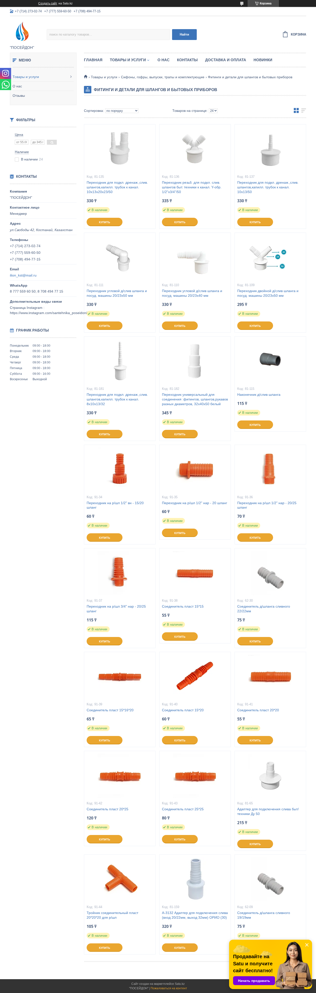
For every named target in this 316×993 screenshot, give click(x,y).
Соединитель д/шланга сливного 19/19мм (263, 915)
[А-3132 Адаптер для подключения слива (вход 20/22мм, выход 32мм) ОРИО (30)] (195, 879)
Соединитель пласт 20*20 (258, 710)
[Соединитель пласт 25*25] (195, 776)
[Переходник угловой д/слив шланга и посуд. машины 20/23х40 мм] (195, 257)
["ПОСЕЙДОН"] (28, 31)
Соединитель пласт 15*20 (183, 710)
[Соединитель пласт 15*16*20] (120, 677)
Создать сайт (47, 3)
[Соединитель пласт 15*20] (195, 677)
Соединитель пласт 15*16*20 (110, 710)
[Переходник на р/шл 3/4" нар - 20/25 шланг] (120, 573)
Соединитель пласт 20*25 (107, 809)
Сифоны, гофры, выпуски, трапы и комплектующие (162, 77)
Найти (184, 34)
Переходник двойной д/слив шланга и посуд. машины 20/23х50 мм (267, 293)
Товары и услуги (26, 77)
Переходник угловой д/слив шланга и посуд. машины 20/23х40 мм (192, 293)
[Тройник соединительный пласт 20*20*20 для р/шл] (120, 879)
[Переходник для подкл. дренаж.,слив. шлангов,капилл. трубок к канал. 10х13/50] (270, 149)
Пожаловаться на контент (169, 988)
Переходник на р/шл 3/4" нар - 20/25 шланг (116, 608)
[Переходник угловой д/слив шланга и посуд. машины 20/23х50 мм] (120, 257)
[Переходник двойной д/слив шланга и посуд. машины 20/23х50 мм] (270, 257)
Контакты (187, 60)
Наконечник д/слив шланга (258, 395)
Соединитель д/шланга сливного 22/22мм (263, 608)
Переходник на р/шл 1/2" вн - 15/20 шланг (115, 505)
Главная (93, 60)
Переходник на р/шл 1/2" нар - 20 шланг (194, 503)
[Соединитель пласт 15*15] (195, 573)
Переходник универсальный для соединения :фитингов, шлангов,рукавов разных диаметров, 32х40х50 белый (195, 399)
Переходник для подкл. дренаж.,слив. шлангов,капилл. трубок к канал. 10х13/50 (267, 187)
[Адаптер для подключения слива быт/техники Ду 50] (270, 776)
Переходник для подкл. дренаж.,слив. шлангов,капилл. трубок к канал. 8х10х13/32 (117, 399)
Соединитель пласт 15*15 (183, 606)
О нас (17, 86)
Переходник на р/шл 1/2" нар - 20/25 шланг (266, 505)
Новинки (263, 60)
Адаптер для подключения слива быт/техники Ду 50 (268, 811)
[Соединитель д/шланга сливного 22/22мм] (270, 573)
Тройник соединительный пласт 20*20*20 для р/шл (112, 915)
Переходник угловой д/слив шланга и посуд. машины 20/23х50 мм (117, 293)
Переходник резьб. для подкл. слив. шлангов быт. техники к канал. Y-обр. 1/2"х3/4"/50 (191, 187)
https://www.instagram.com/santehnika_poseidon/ (48, 313)
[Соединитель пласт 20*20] (270, 677)
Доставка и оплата (225, 60)
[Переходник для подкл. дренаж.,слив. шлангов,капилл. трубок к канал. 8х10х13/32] (120, 361)
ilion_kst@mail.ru (23, 275)
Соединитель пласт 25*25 (183, 809)
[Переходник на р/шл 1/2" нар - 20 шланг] (195, 469)
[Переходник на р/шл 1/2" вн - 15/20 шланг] (120, 469)
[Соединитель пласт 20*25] (120, 776)
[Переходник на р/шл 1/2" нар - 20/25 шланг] (270, 469)
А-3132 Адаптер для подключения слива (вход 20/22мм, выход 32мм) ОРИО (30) (195, 915)
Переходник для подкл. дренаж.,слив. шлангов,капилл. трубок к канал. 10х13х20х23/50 (117, 187)
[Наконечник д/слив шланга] (270, 361)
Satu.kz (180, 984)
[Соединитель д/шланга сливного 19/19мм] (270, 879)
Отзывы (19, 96)
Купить (104, 222)
